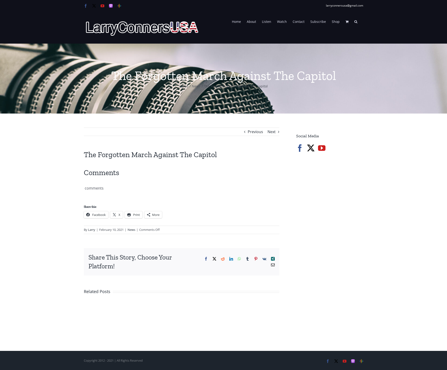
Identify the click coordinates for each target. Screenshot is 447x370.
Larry (91, 230)
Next (272, 131)
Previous (255, 131)
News (131, 230)
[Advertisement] (331, 235)
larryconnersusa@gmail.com (344, 5)
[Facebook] (300, 148)
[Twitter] (311, 148)
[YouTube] (321, 148)
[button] (355, 21)
